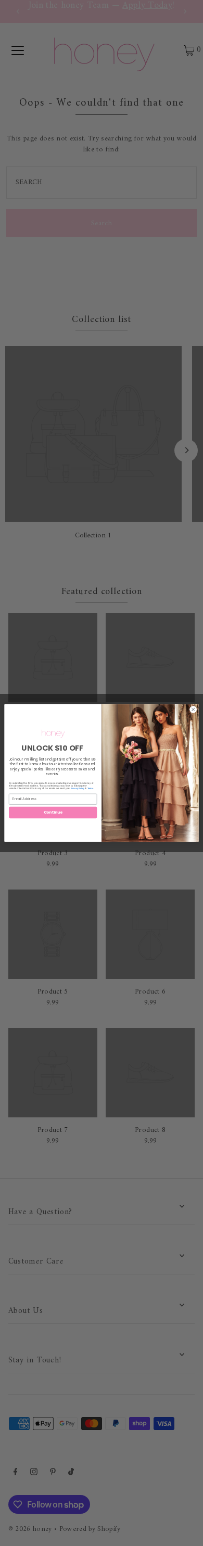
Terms (90, 788)
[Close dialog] (193, 710)
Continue (53, 812)
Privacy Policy (77, 788)
